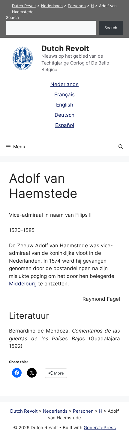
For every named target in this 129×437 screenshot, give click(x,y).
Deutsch (64, 115)
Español (64, 125)
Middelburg (23, 284)
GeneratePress (100, 427)
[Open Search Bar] (120, 147)
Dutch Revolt (65, 48)
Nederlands (64, 84)
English (64, 105)
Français (64, 95)
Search (12, 17)
